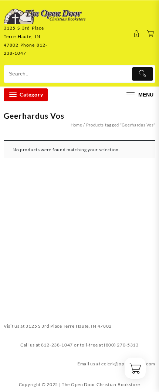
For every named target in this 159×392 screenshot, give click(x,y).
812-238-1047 (57, 345)
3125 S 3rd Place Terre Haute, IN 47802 (69, 326)
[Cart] (150, 34)
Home (76, 124)
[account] (136, 33)
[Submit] (142, 74)
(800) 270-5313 (121, 345)
